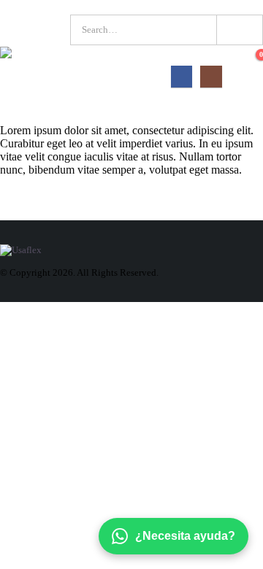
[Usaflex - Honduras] (34, 55)
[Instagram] (210, 76)
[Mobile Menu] (250, 76)
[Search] (238, 29)
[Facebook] (181, 76)
